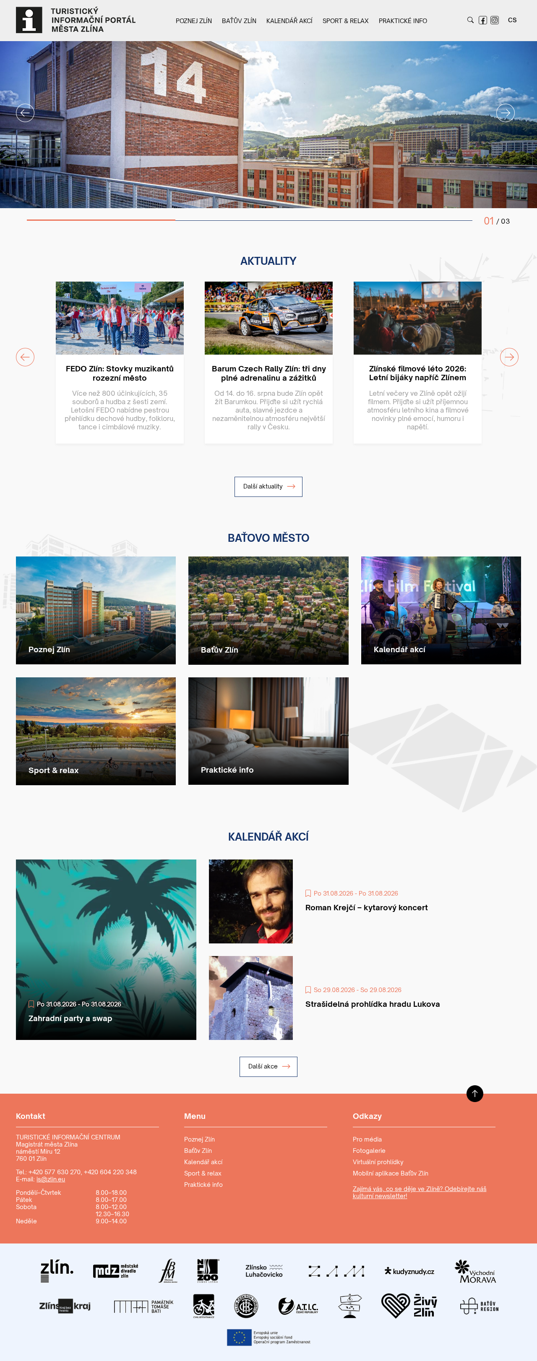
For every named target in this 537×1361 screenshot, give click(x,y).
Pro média (367, 1139)
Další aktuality (263, 486)
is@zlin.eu (50, 1179)
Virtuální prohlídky (378, 1161)
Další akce (263, 1066)
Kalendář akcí (289, 20)
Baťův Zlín (239, 20)
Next (500, 108)
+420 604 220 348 (110, 1172)
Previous (20, 108)
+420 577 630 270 (55, 1172)
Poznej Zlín (194, 20)
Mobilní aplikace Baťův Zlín (390, 1173)
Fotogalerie (369, 1150)
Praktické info (403, 20)
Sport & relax (346, 20)
